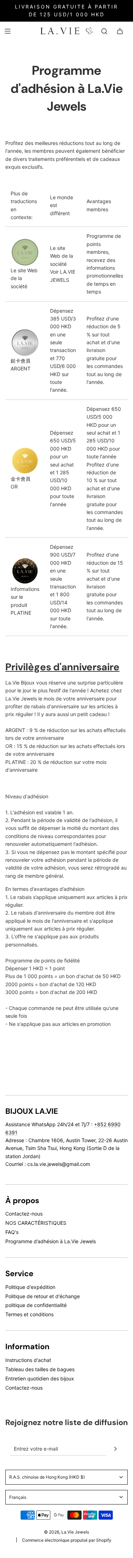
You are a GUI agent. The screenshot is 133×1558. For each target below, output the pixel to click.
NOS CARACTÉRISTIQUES (35, 1223)
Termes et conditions (29, 1314)
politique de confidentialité (36, 1305)
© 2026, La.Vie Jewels (66, 1532)
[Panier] (120, 31)
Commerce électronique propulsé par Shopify (66, 1540)
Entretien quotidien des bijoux (39, 1378)
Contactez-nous (24, 1214)
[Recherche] (104, 31)
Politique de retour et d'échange (42, 1296)
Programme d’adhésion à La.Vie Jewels (50, 1241)
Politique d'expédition (30, 1287)
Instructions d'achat (28, 1360)
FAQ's (11, 1232)
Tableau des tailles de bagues (39, 1369)
